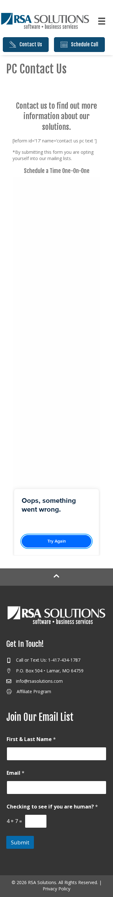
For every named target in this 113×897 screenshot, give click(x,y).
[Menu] (101, 21)
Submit (20, 842)
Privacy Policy (56, 889)
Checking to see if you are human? (52, 807)
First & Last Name (31, 739)
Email (15, 773)
